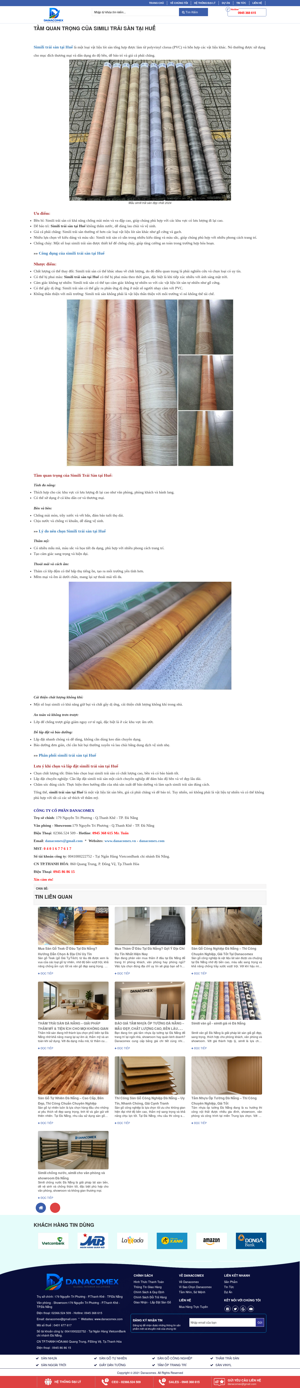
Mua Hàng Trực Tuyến (193, 1307)
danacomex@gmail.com (64, 841)
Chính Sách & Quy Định (149, 1292)
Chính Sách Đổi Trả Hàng (150, 1297)
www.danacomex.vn (120, 841)
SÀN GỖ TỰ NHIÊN (113, 1358)
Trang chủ (156, 3)
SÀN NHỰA (49, 1358)
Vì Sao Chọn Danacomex (195, 1287)
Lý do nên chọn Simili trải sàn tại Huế (72, 531)
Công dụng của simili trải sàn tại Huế (71, 253)
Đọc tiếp (46, 973)
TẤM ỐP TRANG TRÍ (171, 1365)
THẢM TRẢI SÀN (227, 1358)
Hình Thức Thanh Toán (149, 1282)
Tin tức (241, 3)
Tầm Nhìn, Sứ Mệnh (192, 1292)
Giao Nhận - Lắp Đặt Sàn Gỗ (152, 1302)
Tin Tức (229, 1287)
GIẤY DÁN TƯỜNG (112, 1365)
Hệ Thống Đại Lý (205, 3)
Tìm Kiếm (191, 12)
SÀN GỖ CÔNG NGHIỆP (174, 1358)
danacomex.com (151, 841)
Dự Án (226, 3)
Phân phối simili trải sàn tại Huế (67, 755)
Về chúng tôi (179, 3)
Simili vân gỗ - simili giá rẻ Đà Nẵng (218, 1023)
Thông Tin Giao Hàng (148, 1287)
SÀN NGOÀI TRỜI (53, 1365)
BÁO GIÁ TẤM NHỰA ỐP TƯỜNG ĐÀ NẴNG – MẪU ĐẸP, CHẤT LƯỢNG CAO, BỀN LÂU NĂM (149, 1028)
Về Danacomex (189, 1282)
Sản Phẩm (231, 1282)
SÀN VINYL (223, 1365)
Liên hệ (257, 3)
